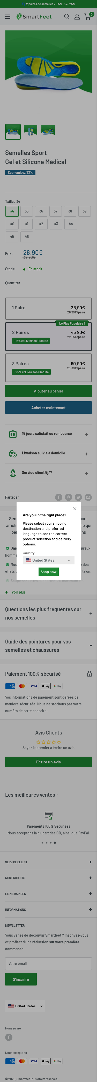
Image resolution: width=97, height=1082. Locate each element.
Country (29, 553)
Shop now (49, 572)
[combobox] (40, 560)
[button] (75, 509)
